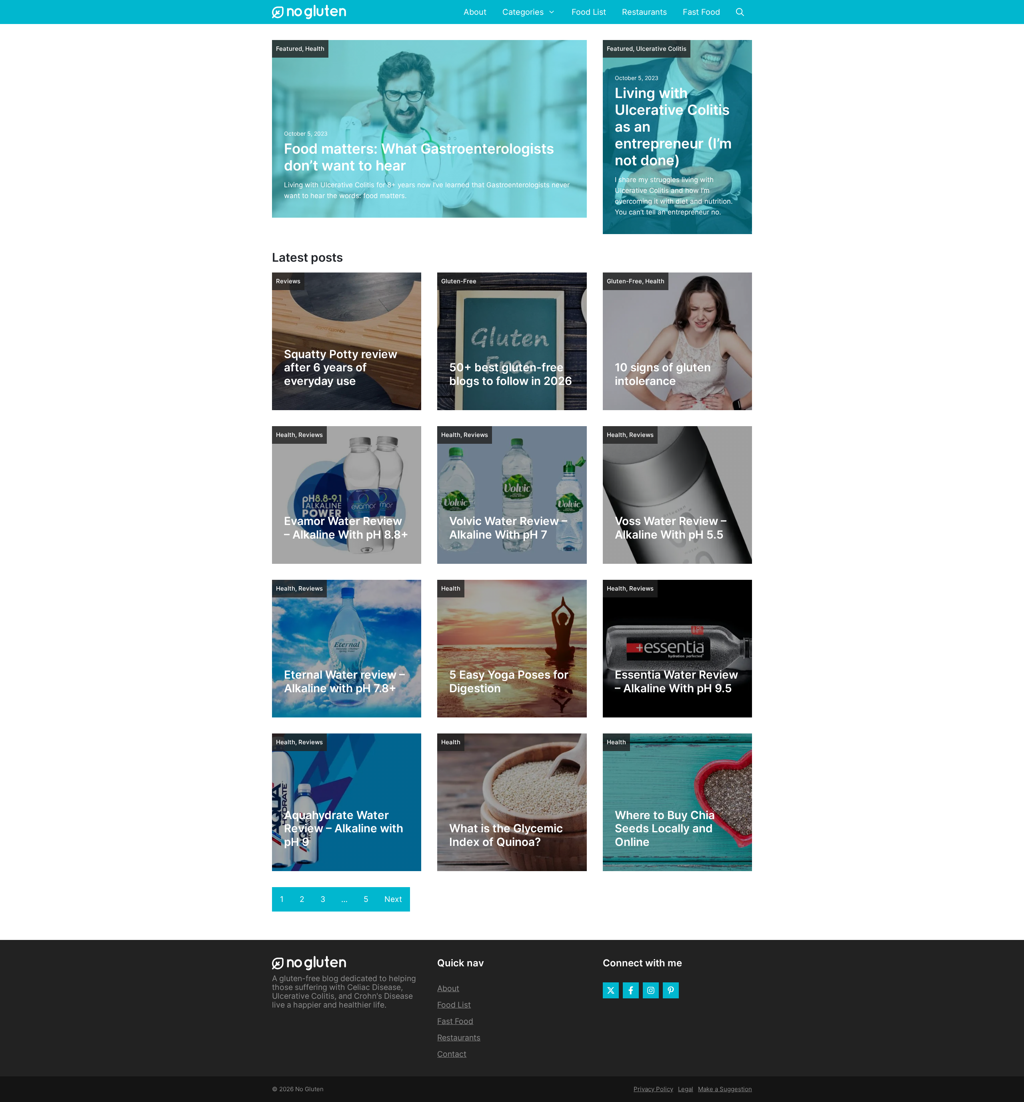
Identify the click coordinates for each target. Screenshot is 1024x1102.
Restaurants (644, 12)
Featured (289, 48)
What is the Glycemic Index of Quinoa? (506, 835)
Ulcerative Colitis (661, 48)
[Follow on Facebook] (631, 990)
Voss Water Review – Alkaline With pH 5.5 (670, 527)
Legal (685, 1089)
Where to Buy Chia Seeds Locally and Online (665, 828)
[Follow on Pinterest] (671, 990)
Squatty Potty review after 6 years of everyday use (340, 367)
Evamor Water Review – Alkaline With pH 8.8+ (346, 527)
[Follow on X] (611, 990)
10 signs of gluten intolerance (663, 374)
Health (314, 48)
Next (393, 899)
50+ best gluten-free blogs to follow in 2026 (510, 374)
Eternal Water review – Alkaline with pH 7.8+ (344, 681)
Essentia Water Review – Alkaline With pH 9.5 (676, 681)
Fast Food (701, 12)
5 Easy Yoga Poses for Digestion (508, 681)
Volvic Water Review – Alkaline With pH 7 (508, 527)
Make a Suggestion (725, 1089)
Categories (523, 12)
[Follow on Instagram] (651, 990)
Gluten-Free (458, 281)
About (475, 12)
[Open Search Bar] (740, 12)
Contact (451, 1054)
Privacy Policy (653, 1089)
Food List (589, 12)
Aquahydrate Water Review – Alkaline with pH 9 (343, 828)
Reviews (288, 281)
